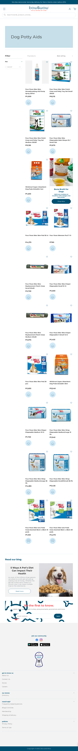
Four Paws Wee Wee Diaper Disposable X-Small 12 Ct (60, 334)
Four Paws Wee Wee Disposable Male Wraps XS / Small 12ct (60, 140)
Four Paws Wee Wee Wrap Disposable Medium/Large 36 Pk (36, 481)
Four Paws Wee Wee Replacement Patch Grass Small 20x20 (35, 286)
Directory (5, 695)
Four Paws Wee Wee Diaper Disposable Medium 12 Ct (35, 431)
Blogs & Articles (7, 708)
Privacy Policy (7, 724)
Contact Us (6, 679)
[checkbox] (14, 67)
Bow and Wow (46, 748)
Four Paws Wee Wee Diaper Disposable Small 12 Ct (60, 285)
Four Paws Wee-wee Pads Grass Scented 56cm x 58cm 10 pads (36, 530)
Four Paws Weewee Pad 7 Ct (60, 235)
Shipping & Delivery (9, 715)
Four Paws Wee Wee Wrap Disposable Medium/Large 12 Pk (60, 432)
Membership (6, 711)
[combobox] (39, 15)
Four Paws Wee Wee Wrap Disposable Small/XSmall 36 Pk (61, 480)
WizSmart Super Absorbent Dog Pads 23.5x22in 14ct (35, 188)
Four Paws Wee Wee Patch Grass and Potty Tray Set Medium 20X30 (35, 140)
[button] (4, 9)
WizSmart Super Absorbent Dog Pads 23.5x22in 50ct (60, 383)
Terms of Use (6, 727)
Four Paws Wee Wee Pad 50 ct (36, 235)
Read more (19, 591)
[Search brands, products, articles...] (5, 15)
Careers (5, 687)
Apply (58, 616)
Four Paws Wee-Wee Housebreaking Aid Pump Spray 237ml (35, 91)
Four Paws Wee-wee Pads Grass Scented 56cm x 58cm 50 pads (61, 530)
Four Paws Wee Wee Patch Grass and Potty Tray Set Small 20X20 (61, 91)
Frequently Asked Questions (12, 704)
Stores (4, 683)
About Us (5, 675)
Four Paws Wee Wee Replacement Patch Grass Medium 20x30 (35, 335)
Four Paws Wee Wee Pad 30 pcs (36, 383)
